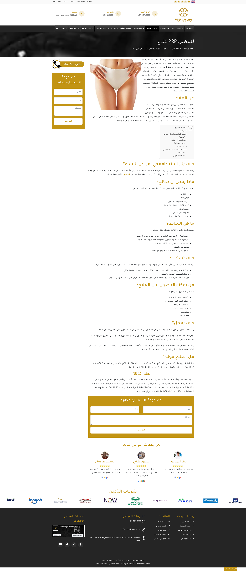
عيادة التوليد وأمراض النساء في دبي (151, 49)
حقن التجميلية (185, 526)
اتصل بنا (89, 2)
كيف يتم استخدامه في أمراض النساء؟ (174, 135)
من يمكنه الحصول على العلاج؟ (173, 150)
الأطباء (72, 2)
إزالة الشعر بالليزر (160, 535)
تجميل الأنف (161, 522)
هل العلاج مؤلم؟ (179, 156)
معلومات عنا (125, 560)
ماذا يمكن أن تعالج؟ (178, 140)
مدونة (111, 560)
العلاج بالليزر (186, 539)
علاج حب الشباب (160, 539)
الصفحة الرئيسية (175, 49)
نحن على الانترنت (231, 569)
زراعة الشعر (186, 535)
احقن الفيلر (162, 530)
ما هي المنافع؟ (179, 143)
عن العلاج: (181, 131)
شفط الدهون (161, 526)
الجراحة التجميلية (184, 530)
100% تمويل (81, 2)
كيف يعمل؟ (181, 153)
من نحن (65, 2)
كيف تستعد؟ (180, 147)
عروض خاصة (57, 2)
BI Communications (142, 564)
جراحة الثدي (186, 522)
